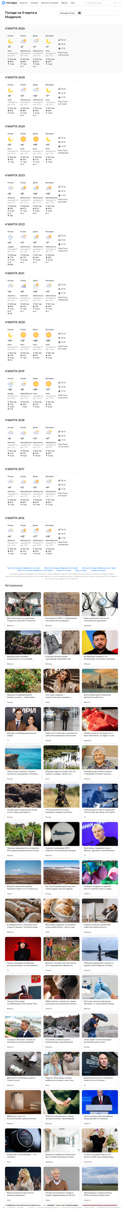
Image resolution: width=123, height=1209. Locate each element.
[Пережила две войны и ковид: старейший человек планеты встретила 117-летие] (100, 763)
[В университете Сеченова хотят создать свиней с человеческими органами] (23, 917)
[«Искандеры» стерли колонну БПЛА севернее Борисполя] (100, 1185)
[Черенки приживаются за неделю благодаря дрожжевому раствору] (23, 840)
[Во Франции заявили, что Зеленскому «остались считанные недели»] (100, 648)
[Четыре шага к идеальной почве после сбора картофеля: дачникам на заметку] (23, 802)
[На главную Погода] (11, 3)
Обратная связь (89, 1207)
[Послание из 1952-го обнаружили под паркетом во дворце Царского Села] (61, 610)
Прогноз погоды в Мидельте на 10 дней (35, 570)
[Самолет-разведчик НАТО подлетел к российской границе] (61, 840)
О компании (11, 1207)
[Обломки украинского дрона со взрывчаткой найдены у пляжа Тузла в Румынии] (100, 955)
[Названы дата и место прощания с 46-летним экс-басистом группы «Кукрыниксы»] (100, 802)
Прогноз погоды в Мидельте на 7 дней (99, 568)
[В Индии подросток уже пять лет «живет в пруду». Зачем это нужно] (61, 763)
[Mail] (3, 3)
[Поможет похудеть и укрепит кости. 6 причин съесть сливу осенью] (100, 878)
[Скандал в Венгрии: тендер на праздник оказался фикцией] (23, 1031)
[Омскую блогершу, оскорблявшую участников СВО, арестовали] (23, 993)
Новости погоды (63, 570)
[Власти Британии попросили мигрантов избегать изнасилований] (100, 687)
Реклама (20, 1207)
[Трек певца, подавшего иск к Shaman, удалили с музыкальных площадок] (100, 840)
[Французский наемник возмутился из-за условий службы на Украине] (23, 648)
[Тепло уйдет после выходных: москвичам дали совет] (100, 1031)
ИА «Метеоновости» (114, 1207)
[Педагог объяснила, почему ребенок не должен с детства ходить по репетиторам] (61, 1070)
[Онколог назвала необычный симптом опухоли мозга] (100, 917)
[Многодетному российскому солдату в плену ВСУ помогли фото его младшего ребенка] (23, 610)
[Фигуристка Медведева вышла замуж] (23, 725)
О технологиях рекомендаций (71, 1207)
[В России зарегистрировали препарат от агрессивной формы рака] (100, 993)
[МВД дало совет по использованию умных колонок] (23, 1108)
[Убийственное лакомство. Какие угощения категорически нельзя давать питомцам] (61, 993)
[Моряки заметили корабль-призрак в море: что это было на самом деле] (23, 878)
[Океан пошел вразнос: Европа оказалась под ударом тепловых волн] (23, 763)
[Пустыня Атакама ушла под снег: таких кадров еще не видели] (61, 878)
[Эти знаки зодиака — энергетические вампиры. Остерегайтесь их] (61, 687)
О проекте (31, 1207)
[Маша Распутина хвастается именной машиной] (23, 1185)
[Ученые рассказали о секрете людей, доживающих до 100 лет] (61, 1185)
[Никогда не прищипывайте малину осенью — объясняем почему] (23, 687)
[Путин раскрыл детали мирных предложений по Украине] (100, 1108)
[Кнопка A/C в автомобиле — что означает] (23, 1146)
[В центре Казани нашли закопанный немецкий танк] (61, 648)
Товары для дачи (98, 570)
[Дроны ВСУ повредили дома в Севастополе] (23, 1070)
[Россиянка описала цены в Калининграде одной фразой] (61, 1031)
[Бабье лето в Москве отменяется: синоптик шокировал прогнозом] (61, 725)
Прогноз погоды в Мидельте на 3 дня (23, 568)
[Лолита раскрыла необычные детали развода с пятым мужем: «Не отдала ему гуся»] (23, 955)
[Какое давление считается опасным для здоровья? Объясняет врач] (100, 610)
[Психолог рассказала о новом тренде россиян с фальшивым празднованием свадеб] (61, 1108)
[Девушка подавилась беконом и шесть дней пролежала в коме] (61, 1146)
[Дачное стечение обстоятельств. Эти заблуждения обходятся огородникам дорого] (61, 955)
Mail (3, 1207)
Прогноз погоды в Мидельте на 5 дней (61, 568)
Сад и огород (81, 570)
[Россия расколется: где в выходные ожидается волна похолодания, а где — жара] (61, 802)
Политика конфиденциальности (48, 1207)
